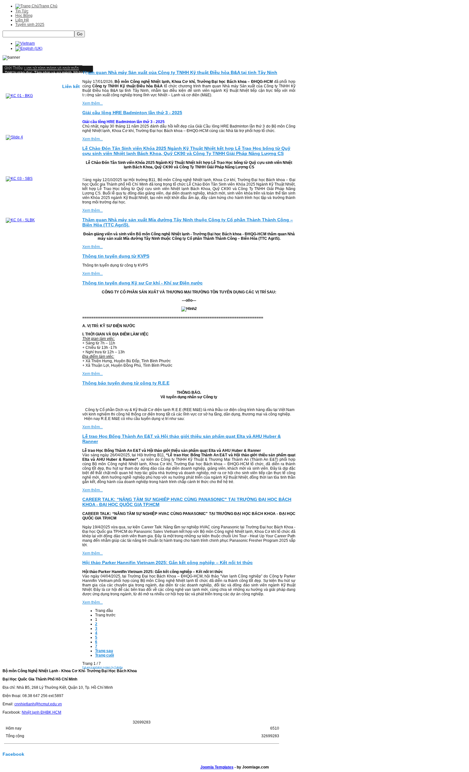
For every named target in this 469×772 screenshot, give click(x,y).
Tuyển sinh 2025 (29, 24)
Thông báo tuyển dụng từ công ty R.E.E (125, 383)
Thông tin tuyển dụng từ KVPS (115, 256)
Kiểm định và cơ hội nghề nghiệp (33, 86)
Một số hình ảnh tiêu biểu (26, 77)
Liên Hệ (22, 20)
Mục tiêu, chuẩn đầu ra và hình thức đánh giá (44, 81)
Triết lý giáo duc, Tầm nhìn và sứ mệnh (38, 72)
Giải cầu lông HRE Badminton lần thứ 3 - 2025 (132, 112)
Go (79, 34)
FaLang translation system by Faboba (102, 667)
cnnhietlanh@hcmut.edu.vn (38, 704)
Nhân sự (80, 72)
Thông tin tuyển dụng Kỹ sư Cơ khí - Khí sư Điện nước (142, 282)
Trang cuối (104, 655)
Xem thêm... (92, 103)
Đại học (56, 77)
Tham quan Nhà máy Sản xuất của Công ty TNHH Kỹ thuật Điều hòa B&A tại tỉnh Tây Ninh (179, 72)
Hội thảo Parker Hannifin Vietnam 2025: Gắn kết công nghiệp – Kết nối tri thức (167, 562)
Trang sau (104, 651)
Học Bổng (24, 15)
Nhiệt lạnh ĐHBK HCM (41, 712)
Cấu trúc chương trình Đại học (31, 90)
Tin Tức (21, 11)
